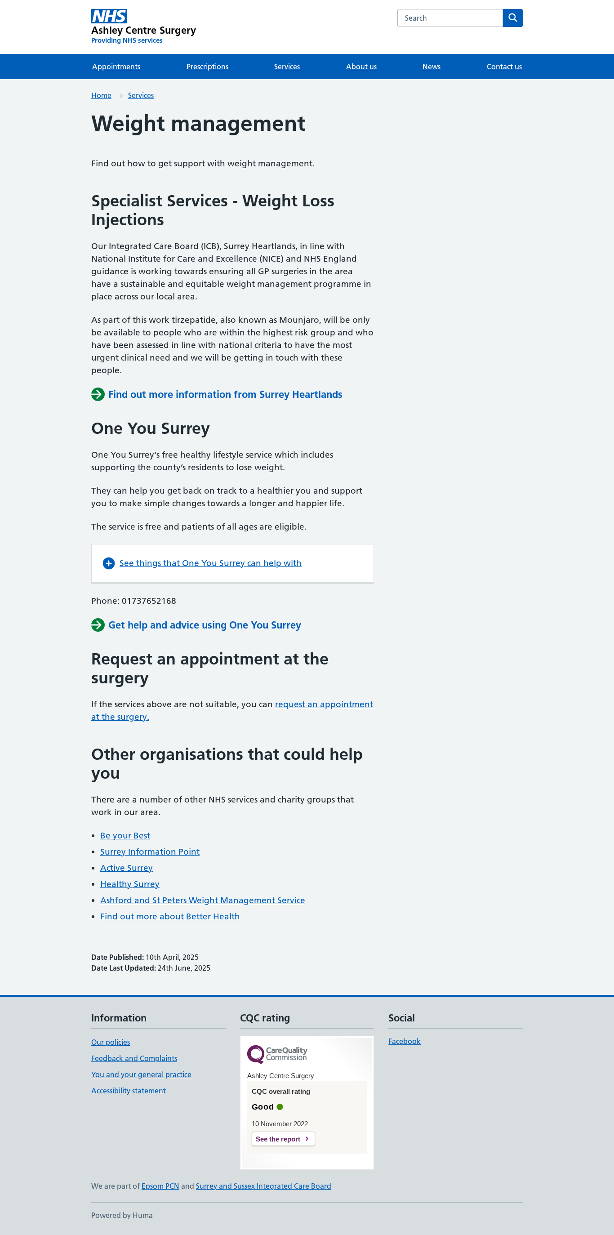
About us (361, 66)
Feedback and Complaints (134, 1058)
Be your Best (125, 835)
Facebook (404, 1041)
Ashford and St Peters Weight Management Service (202, 900)
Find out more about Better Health (170, 916)
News (431, 66)
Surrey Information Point (150, 852)
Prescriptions (207, 66)
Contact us (504, 66)
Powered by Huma (122, 1215)
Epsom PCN (160, 1185)
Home (101, 95)
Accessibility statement (128, 1090)
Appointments (116, 66)
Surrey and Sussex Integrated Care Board (263, 1185)
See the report (278, 1139)
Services (287, 66)
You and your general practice (141, 1074)
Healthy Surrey (130, 884)
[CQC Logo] (277, 1055)
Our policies (110, 1042)
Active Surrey (126, 868)
